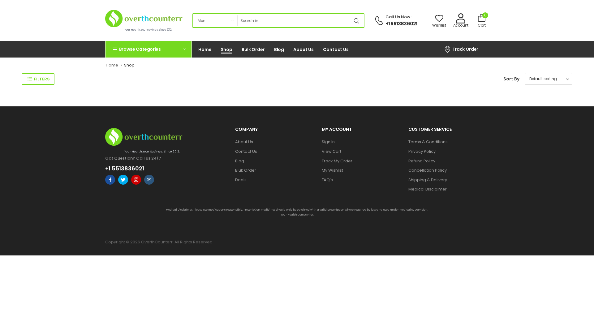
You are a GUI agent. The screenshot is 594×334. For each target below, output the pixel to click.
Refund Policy (421, 161)
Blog (279, 49)
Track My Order (337, 161)
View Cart (331, 151)
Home (205, 49)
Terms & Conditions (428, 142)
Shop (227, 49)
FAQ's (327, 180)
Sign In (328, 142)
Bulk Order (253, 49)
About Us (303, 49)
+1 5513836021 (401, 23)
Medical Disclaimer (427, 189)
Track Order (465, 49)
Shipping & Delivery (427, 180)
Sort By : (512, 79)
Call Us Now (397, 17)
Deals (241, 180)
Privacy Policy (422, 151)
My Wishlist (332, 170)
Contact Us (336, 49)
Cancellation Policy (427, 170)
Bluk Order (245, 170)
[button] (148, 49)
